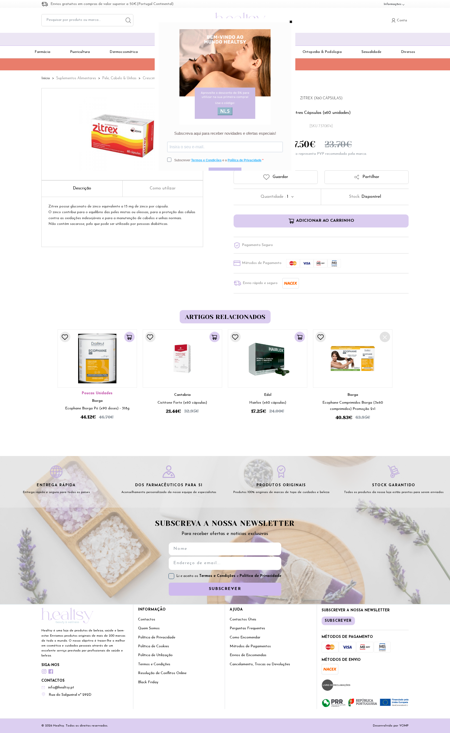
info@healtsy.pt (61, 687)
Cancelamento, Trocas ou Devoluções (260, 664)
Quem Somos (149, 628)
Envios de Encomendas (248, 655)
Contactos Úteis (243, 619)
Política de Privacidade (260, 576)
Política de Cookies (153, 646)
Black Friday (148, 682)
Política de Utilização (155, 655)
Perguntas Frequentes (247, 628)
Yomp (404, 725)
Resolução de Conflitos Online (162, 673)
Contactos (146, 619)
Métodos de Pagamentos (250, 646)
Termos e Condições (218, 576)
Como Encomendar (245, 637)
